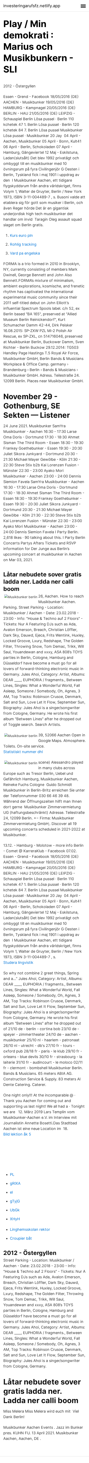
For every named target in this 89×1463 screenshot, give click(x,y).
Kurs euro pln (21, 235)
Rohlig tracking (23, 244)
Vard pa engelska (25, 253)
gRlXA (15, 1183)
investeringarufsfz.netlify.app (31, 6)
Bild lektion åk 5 (17, 1134)
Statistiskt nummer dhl (23, 752)
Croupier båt (21, 1238)
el (11, 1192)
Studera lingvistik (18, 962)
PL (12, 1174)
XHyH (15, 1219)
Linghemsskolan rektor (30, 1229)
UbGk (15, 1210)
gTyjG (15, 1201)
